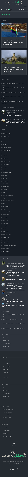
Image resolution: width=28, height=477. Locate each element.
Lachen (4, 192)
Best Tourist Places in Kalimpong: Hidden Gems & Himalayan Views (14, 300)
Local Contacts (6, 363)
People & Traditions (7, 212)
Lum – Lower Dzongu (8, 195)
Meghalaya (5, 198)
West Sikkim (6, 251)
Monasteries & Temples (18, 283)
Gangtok (21, 278)
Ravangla (5, 217)
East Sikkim (15, 278)
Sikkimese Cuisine (7, 234)
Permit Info (5, 369)
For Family (5, 175)
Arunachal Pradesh (7, 141)
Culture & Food (6, 161)
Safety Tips (5, 226)
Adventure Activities (11, 110)
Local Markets (6, 406)
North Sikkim (14, 263)
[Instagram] (25, 9)
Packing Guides (6, 375)
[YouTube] (21, 9)
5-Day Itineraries (7, 430)
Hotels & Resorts (7, 184)
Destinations (9, 262)
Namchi (4, 203)
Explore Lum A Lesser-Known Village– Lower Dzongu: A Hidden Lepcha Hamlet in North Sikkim (15, 266)
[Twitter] (23, 9)
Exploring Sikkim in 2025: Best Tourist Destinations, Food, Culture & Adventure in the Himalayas (15, 274)
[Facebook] (19, 9)
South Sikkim (6, 237)
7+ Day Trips (6, 136)
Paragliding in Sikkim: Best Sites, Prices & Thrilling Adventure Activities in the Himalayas (16, 122)
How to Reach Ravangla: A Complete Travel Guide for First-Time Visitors (13, 69)
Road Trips (5, 223)
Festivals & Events (7, 172)
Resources (5, 220)
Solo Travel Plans (7, 436)
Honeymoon (6, 181)
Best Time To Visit (7, 343)
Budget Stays (6, 156)
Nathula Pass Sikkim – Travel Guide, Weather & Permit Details (15, 306)
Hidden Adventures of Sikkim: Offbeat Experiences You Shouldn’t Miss (15, 114)
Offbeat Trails (21, 263)
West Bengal (9, 298)
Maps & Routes (6, 366)
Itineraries (5, 189)
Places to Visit (6, 338)
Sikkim (4, 228)
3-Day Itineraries (7, 133)
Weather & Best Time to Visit (9, 245)
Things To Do (6, 340)
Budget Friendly (6, 150)
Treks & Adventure (11, 292)
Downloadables (6, 361)
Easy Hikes (15, 262)
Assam (4, 144)
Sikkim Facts (6, 231)
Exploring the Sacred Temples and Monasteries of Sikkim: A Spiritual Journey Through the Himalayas (15, 287)
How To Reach (6, 346)
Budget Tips (5, 158)
